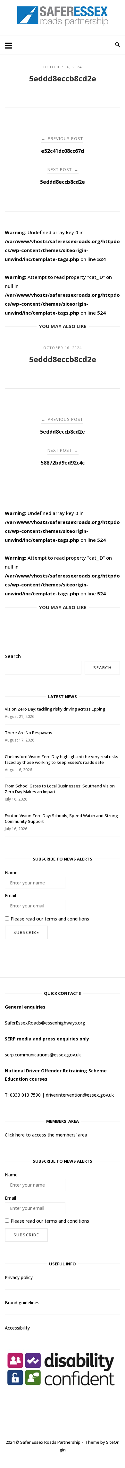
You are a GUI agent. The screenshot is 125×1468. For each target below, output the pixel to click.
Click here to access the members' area (46, 1135)
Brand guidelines (22, 1303)
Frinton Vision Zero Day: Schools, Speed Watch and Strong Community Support (61, 818)
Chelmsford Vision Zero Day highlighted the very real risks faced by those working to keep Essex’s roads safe (61, 759)
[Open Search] (117, 45)
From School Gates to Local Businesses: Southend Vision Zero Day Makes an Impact (60, 788)
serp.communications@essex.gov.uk (43, 1055)
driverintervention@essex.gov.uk (80, 1095)
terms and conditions (67, 919)
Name (11, 872)
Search (13, 656)
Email (10, 895)
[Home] (62, 24)
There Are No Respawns (28, 732)
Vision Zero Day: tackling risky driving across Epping (55, 709)
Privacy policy (19, 1277)
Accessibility (17, 1328)
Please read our (50, 919)
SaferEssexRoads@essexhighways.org (45, 1023)
